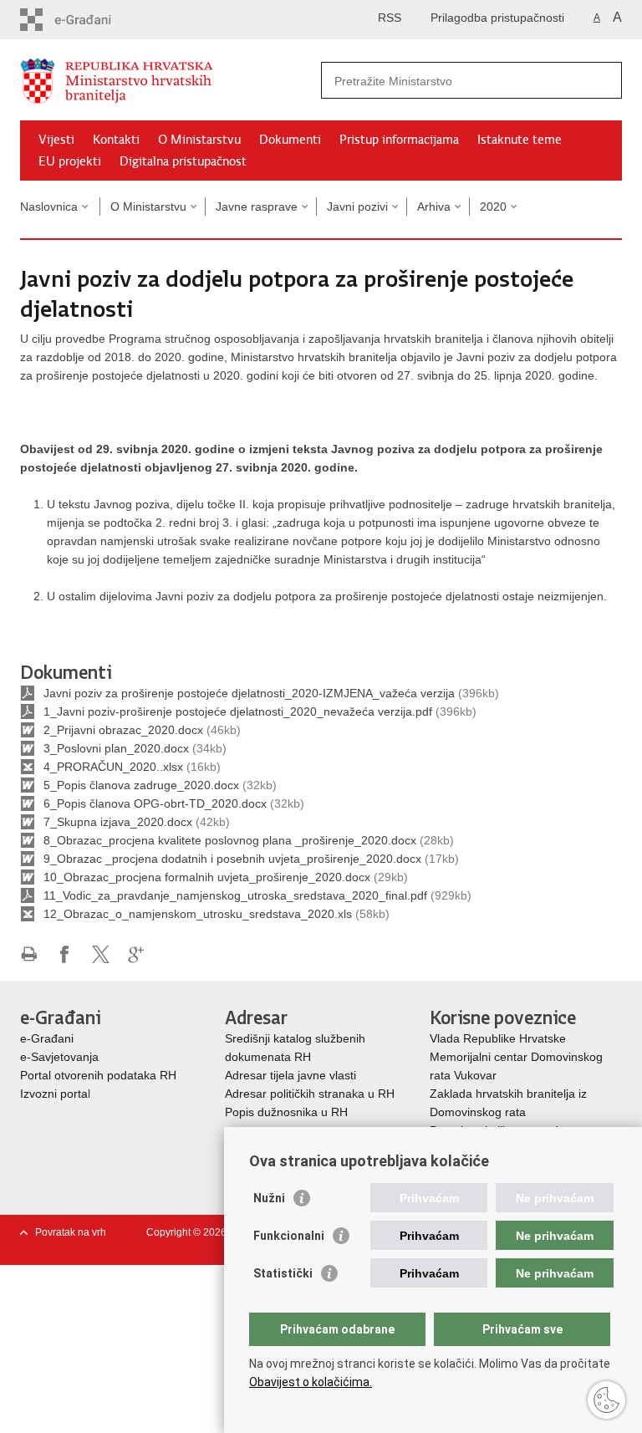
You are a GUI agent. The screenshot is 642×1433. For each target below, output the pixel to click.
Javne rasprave (257, 206)
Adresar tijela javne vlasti (290, 1075)
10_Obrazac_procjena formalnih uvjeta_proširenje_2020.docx (206, 877)
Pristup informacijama (399, 139)
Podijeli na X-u (101, 954)
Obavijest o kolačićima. (310, 1382)
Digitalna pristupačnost (183, 161)
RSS (389, 17)
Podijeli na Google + (136, 954)
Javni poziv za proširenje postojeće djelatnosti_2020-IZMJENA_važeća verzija (249, 693)
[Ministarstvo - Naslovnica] (170, 81)
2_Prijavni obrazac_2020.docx (123, 730)
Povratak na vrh (70, 1232)
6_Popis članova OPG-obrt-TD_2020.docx (155, 803)
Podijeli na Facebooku (65, 954)
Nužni (269, 1198)
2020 (493, 206)
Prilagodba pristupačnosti (497, 17)
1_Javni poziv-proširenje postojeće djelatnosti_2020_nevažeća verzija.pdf (237, 711)
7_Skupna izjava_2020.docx (117, 822)
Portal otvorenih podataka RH (98, 1075)
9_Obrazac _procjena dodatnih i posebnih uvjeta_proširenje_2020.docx (232, 858)
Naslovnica (49, 206)
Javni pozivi (357, 206)
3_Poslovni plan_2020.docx (116, 748)
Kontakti (116, 139)
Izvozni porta (54, 1093)
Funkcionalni (288, 1235)
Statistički (283, 1273)
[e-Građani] (91, 19)
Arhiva (434, 206)
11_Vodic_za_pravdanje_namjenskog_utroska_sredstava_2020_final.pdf (235, 895)
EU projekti (69, 161)
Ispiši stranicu (29, 954)
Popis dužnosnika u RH (286, 1112)
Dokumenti (290, 139)
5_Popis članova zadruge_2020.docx (141, 785)
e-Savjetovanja (59, 1056)
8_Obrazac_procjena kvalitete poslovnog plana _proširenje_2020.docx (229, 840)
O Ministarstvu (199, 139)
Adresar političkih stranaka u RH (310, 1093)
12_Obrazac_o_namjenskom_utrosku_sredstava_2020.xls (197, 913)
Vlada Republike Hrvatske (499, 1038)
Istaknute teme (519, 139)
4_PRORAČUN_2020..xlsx (113, 766)
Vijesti (56, 139)
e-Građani (47, 1038)
